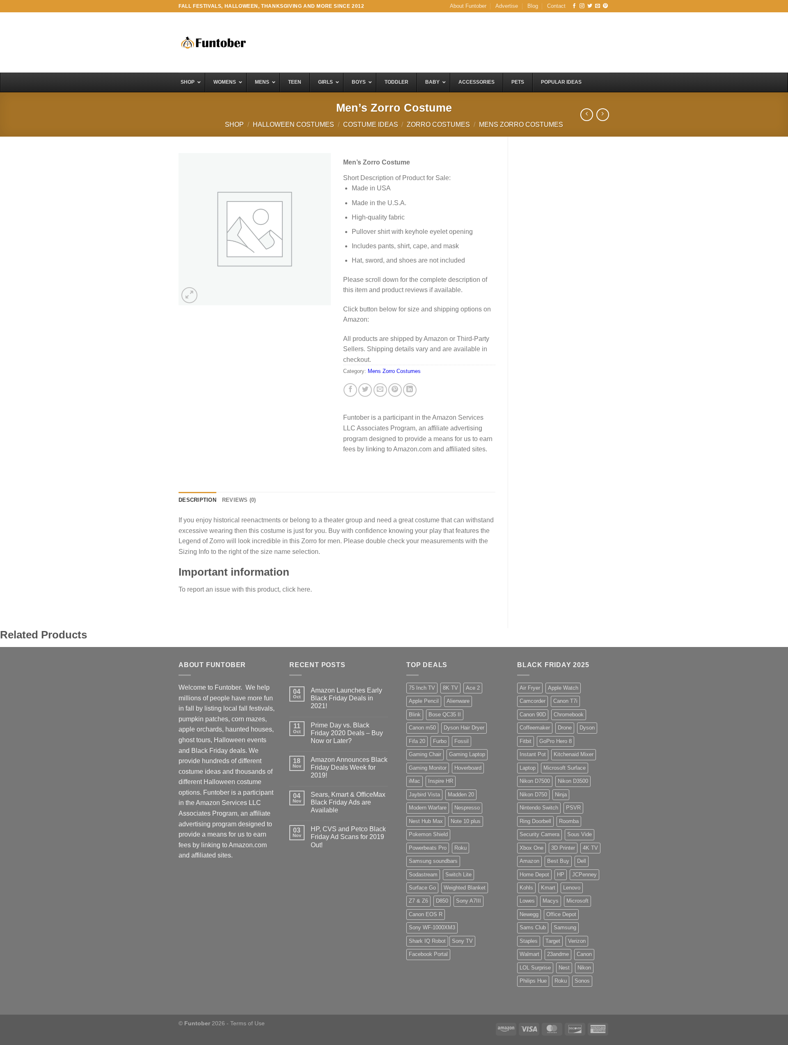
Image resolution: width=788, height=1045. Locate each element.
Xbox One (531, 848)
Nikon (584, 968)
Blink (415, 714)
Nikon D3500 (573, 781)
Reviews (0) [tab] (239, 500)
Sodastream (423, 874)
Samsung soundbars (433, 861)
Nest (564, 968)
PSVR (573, 808)
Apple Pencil (424, 701)
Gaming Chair (425, 754)
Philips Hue (533, 981)
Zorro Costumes (438, 124)
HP (560, 874)
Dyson (587, 728)
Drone (565, 728)
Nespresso (467, 808)
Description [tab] (197, 500)
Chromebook (569, 714)
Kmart (548, 888)
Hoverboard (467, 768)
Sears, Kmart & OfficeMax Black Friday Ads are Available (348, 802)
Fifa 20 (417, 741)
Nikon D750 (533, 794)
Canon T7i (565, 701)
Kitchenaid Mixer (573, 754)
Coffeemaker (535, 728)
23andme (558, 954)
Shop (234, 124)
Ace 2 (473, 688)
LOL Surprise (535, 968)
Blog (532, 6)
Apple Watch (563, 688)
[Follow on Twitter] (589, 6)
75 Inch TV (422, 688)
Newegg (529, 914)
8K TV (450, 688)
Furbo (440, 741)
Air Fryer (530, 688)
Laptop (528, 768)
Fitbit (525, 741)
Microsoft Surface (564, 768)
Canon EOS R (425, 914)
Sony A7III (468, 901)
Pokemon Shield (428, 834)
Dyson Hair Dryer (464, 728)
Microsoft (577, 901)
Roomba (569, 821)
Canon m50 (422, 728)
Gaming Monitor (428, 768)
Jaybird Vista (424, 794)
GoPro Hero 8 (555, 741)
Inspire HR (440, 781)
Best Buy (558, 861)
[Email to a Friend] (380, 390)
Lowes (527, 901)
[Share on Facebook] (350, 390)
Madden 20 (461, 794)
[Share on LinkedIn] (410, 390)
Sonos (582, 981)
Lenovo (571, 888)
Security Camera (539, 834)
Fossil (461, 741)
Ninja (561, 794)
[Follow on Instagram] (582, 6)
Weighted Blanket (465, 888)
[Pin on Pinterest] (395, 390)
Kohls (526, 888)
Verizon (577, 941)
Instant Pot (533, 754)
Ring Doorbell (535, 821)
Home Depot (534, 874)
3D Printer (563, 848)
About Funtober (468, 6)
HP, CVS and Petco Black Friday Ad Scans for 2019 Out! (348, 836)
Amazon (529, 861)
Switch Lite (458, 874)
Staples (529, 941)
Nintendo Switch (539, 808)
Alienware (458, 701)
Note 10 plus (466, 821)
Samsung (565, 927)
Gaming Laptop (467, 754)
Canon (584, 954)
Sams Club (533, 927)
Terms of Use (247, 1023)
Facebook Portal (428, 954)
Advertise (506, 6)
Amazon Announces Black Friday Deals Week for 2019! (349, 767)
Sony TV (462, 941)
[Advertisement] (460, 41)
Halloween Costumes (293, 124)
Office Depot (561, 914)
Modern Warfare (428, 808)
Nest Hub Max (426, 821)
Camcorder (532, 701)
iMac (414, 781)
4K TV (590, 848)
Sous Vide (579, 834)
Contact (556, 6)
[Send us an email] (597, 6)
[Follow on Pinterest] (605, 6)
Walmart (529, 954)
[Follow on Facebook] (574, 6)
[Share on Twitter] (365, 390)
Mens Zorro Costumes (521, 124)
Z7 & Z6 (418, 901)
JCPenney (584, 874)
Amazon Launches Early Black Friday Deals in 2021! (346, 698)
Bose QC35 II (444, 714)
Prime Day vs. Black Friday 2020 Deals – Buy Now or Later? (347, 733)
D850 (442, 901)
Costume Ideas (370, 124)
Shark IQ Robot (427, 941)
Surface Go (422, 888)
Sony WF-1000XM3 (432, 927)
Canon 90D (533, 714)
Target (552, 941)
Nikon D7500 (535, 781)
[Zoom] (189, 295)
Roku (460, 848)
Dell (581, 861)
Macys (551, 901)
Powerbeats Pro (428, 848)
